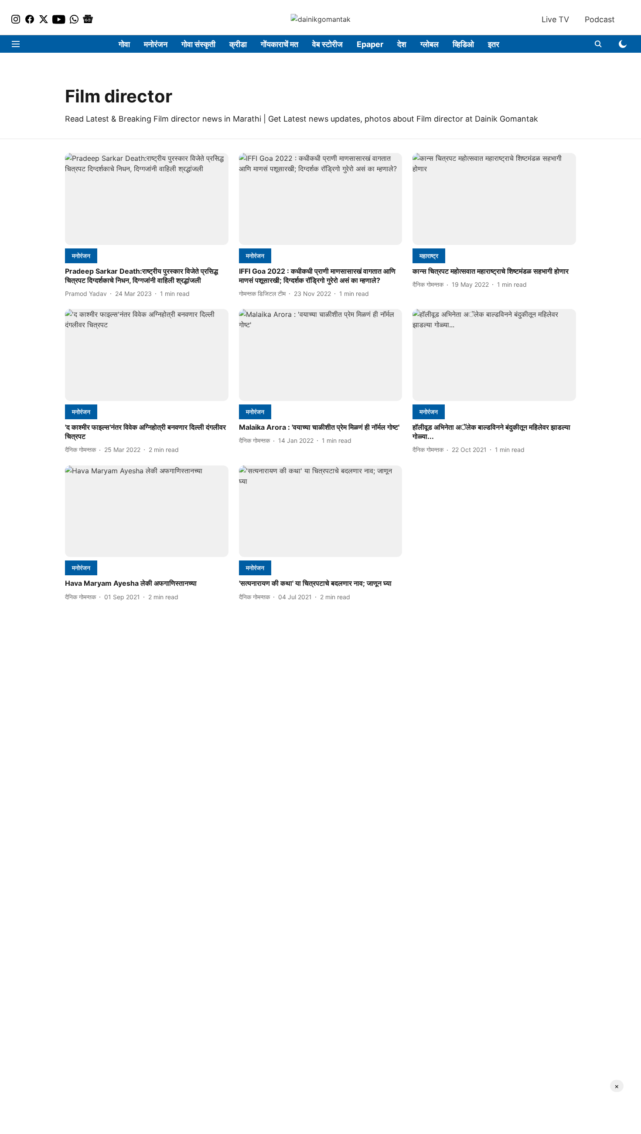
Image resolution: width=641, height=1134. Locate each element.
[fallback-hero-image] (146, 199)
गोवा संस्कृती (198, 44)
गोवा (124, 44)
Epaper (370, 44)
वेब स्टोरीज (327, 44)
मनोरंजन (155, 44)
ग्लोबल (429, 44)
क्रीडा (238, 44)
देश (401, 44)
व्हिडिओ (463, 44)
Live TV (555, 19)
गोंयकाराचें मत (279, 44)
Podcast (600, 19)
